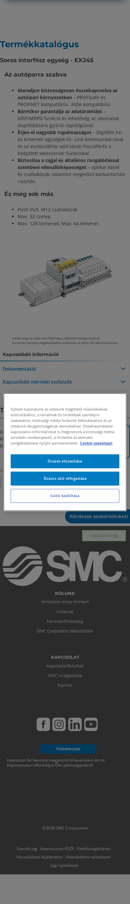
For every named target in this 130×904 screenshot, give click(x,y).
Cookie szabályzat (96, 443)
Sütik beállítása (64, 495)
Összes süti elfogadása (65, 478)
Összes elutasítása (65, 460)
